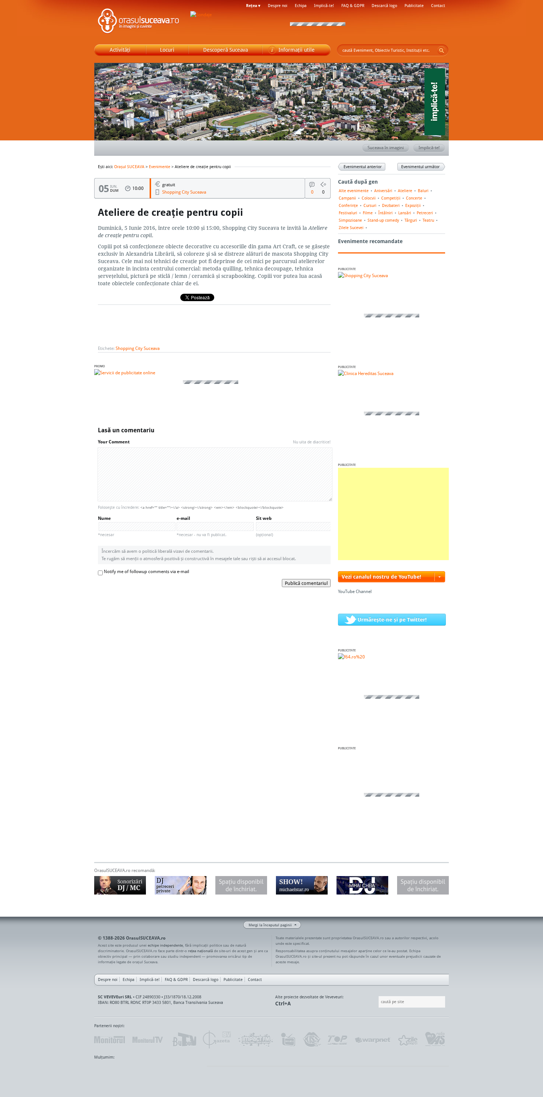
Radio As (435, 1039)
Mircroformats (156, 1071)
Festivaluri (348, 212)
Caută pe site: (377, 1002)
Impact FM (256, 1039)
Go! (441, 50)
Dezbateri (391, 205)
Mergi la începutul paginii (270, 925)
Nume (106, 526)
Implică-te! (324, 5)
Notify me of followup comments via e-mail (146, 571)
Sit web (264, 526)
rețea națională (200, 950)
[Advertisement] (393, 514)
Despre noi (277, 5)
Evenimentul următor (420, 166)
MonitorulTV (148, 1039)
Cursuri (369, 205)
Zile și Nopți (407, 1039)
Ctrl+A (283, 1003)
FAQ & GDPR (352, 5)
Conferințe (348, 205)
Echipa (301, 5)
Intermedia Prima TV (288, 1039)
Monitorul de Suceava (109, 1039)
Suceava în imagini (386, 147)
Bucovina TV (183, 1039)
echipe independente (165, 945)
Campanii (347, 198)
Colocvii (369, 198)
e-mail (201, 526)
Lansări (404, 212)
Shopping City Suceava (184, 192)
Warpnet (372, 1039)
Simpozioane (350, 220)
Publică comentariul (306, 583)
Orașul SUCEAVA (138, 22)
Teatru (428, 220)
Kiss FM (311, 1039)
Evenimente (159, 166)
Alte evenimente (354, 190)
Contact (438, 5)
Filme (368, 212)
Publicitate (414, 5)
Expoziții (413, 205)
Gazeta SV (217, 1039)
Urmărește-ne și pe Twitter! (392, 619)
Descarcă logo (384, 5)
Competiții (390, 198)
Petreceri (425, 212)
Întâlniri (385, 212)
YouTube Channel (355, 591)
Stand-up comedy (383, 220)
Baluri (423, 190)
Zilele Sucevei (351, 227)
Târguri (410, 220)
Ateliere (405, 190)
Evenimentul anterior (363, 166)
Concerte (414, 198)
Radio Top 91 (338, 1039)
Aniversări (383, 190)
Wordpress (112, 1071)
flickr (194, 1071)
